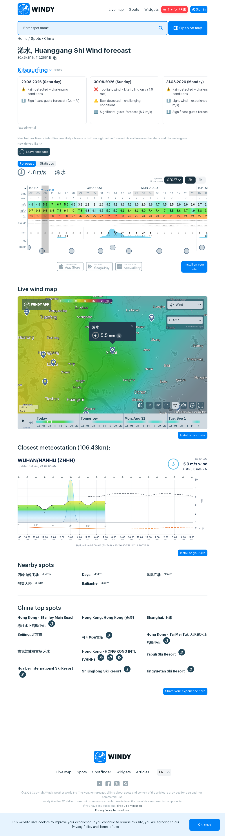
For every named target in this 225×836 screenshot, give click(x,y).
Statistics (47, 163)
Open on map (190, 28)
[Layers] (140, 405)
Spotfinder (101, 772)
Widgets (151, 9)
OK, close (204, 824)
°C (24, 216)
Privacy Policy (103, 810)
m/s (41, 172)
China (49, 38)
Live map (116, 9)
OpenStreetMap (184, 411)
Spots (134, 9)
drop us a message (129, 806)
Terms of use (121, 810)
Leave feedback (37, 151)
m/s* (23, 210)
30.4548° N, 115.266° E (34, 57)
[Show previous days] (31, 422)
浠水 (60, 172)
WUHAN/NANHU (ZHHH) (46, 460)
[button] (55, 58)
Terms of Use (109, 827)
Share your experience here (185, 691)
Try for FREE (177, 9)
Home (22, 38)
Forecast (27, 163)
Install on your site (194, 267)
